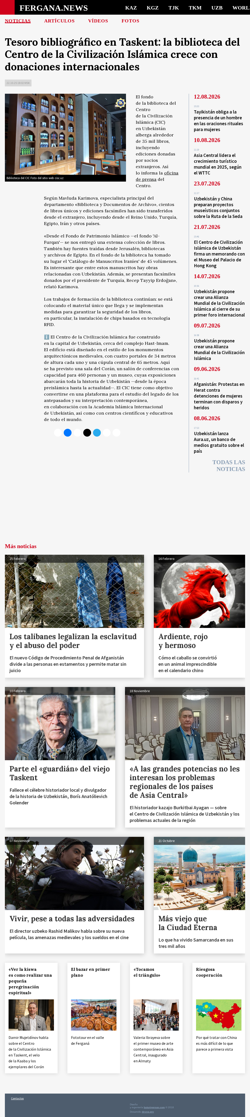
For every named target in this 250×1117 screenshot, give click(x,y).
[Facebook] (107, 433)
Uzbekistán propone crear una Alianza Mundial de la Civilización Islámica (219, 349)
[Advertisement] (125, 506)
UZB (217, 7)
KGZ (153, 7)
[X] (58, 433)
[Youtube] (116, 433)
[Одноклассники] (77, 433)
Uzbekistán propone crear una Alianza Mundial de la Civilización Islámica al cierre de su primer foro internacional (219, 303)
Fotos (130, 20)
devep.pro (148, 1111)
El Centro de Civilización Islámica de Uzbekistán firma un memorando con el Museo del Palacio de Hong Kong (219, 253)
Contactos (17, 1098)
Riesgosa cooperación (209, 972)
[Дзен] (87, 433)
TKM (195, 7)
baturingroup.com (154, 1107)
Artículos (59, 20)
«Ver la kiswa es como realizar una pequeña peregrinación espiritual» (30, 981)
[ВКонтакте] (68, 433)
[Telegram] (97, 433)
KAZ (131, 7)
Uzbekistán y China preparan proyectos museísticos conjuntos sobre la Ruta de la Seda (218, 207)
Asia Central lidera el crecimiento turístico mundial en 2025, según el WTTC (217, 164)
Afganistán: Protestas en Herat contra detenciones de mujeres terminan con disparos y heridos (219, 395)
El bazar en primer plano (90, 972)
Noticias (18, 20)
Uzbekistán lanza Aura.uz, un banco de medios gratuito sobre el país (219, 442)
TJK (173, 7)
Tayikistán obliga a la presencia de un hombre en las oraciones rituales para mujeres (218, 120)
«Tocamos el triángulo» (147, 972)
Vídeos (98, 20)
